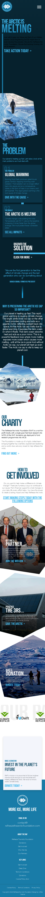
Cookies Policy (11, 888)
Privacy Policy (36, 888)
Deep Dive (22, 868)
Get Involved (22, 846)
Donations (22, 843)
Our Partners (22, 853)
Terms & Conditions (22, 872)
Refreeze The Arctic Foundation (22, 839)
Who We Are (22, 850)
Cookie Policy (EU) (22, 879)
